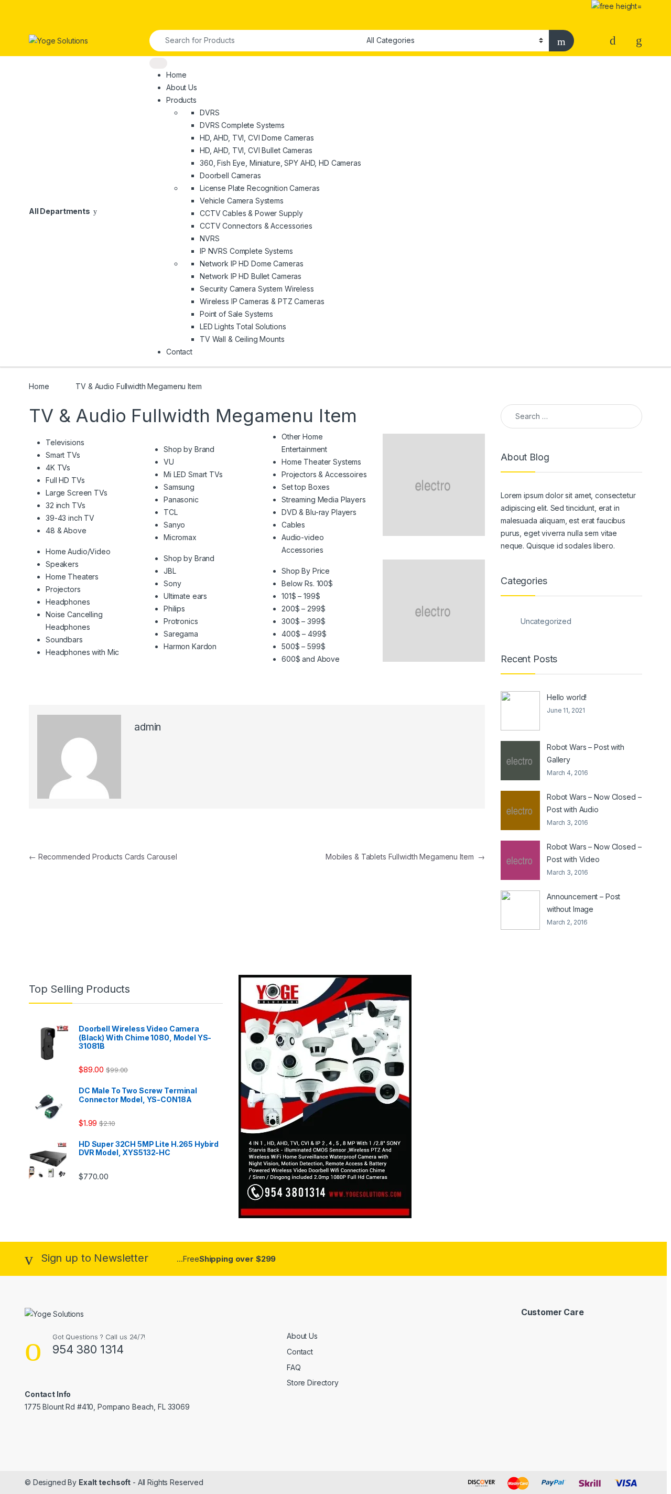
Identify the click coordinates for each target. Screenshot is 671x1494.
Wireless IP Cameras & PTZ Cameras (262, 301)
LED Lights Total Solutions (243, 326)
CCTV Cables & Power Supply (251, 213)
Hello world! (567, 697)
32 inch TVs (65, 505)
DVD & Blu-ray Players (319, 512)
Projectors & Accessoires (324, 474)
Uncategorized (546, 621)
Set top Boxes (306, 486)
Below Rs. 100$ (307, 583)
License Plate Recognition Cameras (259, 188)
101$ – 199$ (301, 596)
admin (147, 727)
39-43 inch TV (70, 517)
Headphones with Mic (82, 652)
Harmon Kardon (190, 646)
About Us (181, 87)
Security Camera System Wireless (257, 288)
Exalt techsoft (105, 1482)
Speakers (62, 564)
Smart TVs (63, 454)
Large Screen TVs (76, 492)
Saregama (181, 633)
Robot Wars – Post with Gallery (585, 753)
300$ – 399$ (303, 621)
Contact (179, 351)
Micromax (180, 537)
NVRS (209, 238)
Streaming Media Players (324, 499)
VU (169, 461)
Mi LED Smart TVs (193, 474)
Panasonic (181, 499)
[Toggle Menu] (158, 63)
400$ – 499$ (304, 633)
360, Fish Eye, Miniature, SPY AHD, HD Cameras (280, 162)
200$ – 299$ (303, 608)
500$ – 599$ (303, 646)
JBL (170, 570)
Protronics (181, 621)
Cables (293, 524)
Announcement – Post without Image (583, 902)
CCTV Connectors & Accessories (256, 225)
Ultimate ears (185, 596)
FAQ (294, 1367)
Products (181, 99)
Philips (174, 608)
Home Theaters (72, 576)
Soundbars (64, 639)
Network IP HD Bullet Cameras (250, 276)
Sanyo (174, 524)
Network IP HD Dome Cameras (251, 263)
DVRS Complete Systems (242, 125)
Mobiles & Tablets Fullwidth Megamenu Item (405, 856)
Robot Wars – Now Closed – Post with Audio (594, 803)
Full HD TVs (65, 480)
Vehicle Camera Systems (242, 200)
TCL (171, 512)
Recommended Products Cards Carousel (103, 856)
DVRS (209, 112)
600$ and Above (311, 658)
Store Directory (313, 1382)
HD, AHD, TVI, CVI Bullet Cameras (256, 150)
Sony (172, 583)
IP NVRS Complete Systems (246, 250)
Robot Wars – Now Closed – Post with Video (594, 853)
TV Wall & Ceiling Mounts (242, 339)
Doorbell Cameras (230, 175)
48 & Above (66, 530)
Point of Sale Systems (236, 313)
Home (176, 74)
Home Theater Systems (321, 461)
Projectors (63, 589)
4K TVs (58, 467)
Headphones (68, 601)
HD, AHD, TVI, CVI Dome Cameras (257, 137)
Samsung (179, 486)
